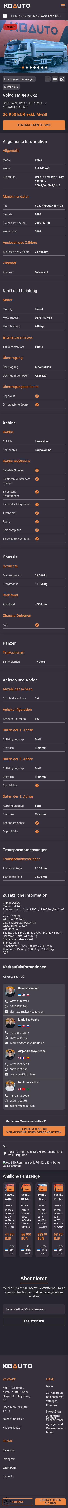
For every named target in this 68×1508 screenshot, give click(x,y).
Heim (14, 16)
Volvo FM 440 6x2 (50, 16)
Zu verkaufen (29, 16)
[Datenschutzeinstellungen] (7, 1501)
